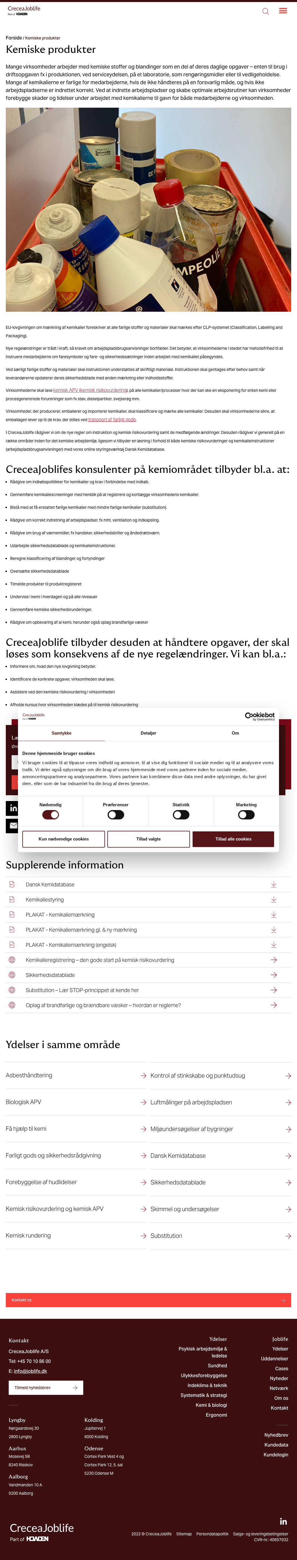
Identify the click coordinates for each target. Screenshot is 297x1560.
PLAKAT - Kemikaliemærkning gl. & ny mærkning (81, 929)
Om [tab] (235, 733)
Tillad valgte (148, 838)
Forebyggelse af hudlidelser (41, 1182)
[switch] (116, 815)
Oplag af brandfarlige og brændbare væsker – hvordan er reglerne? (103, 1005)
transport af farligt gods (112, 419)
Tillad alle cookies (233, 838)
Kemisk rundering (28, 1235)
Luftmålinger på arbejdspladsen (191, 1102)
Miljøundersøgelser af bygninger (192, 1129)
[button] (283, 10)
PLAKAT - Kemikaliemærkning (60, 914)
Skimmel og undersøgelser (185, 1209)
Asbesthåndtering (29, 1075)
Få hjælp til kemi (26, 1128)
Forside (14, 38)
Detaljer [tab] (149, 733)
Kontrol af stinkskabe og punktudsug (198, 1075)
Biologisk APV (23, 1102)
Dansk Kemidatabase (50, 884)
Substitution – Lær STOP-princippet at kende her (82, 990)
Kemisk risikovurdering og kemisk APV (55, 1209)
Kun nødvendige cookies (64, 838)
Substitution (166, 1236)
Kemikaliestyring (45, 899)
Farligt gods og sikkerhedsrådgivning (53, 1155)
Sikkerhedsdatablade (50, 975)
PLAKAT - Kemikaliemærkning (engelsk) (71, 945)
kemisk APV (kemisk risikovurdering (89, 390)
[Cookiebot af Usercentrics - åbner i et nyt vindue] (249, 716)
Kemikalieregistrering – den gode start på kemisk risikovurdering (100, 960)
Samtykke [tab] (62, 733)
